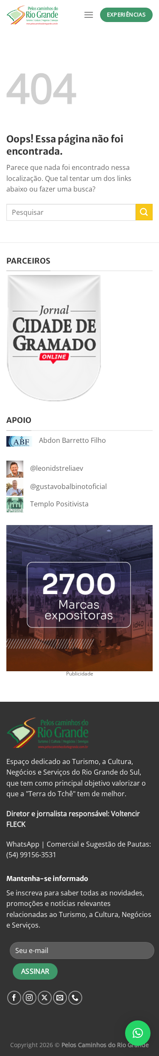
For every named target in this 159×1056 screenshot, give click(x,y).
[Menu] (89, 14)
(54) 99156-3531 (31, 854)
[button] (138, 1033)
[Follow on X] (45, 998)
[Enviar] (144, 212)
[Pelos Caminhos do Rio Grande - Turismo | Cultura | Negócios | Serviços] (41, 15)
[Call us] (75, 998)
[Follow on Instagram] (29, 998)
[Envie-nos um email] (60, 998)
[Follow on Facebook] (14, 998)
